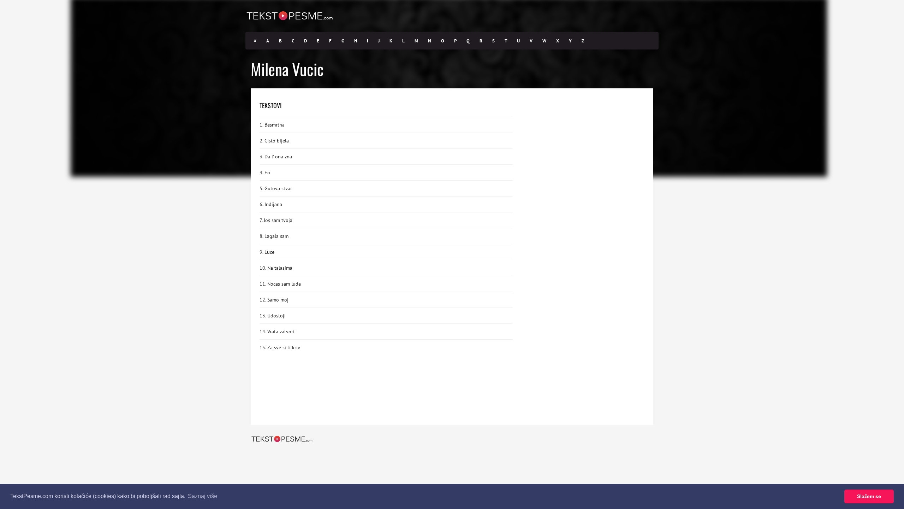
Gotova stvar (278, 188)
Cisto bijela (276, 141)
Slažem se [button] (869, 496)
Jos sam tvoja (278, 220)
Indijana (273, 204)
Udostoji (276, 315)
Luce (269, 252)
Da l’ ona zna (278, 156)
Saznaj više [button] (202, 496)
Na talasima (279, 268)
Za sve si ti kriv (283, 347)
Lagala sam (276, 236)
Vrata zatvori (281, 331)
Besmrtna (274, 125)
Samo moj (278, 300)
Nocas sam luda (284, 284)
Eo (267, 172)
